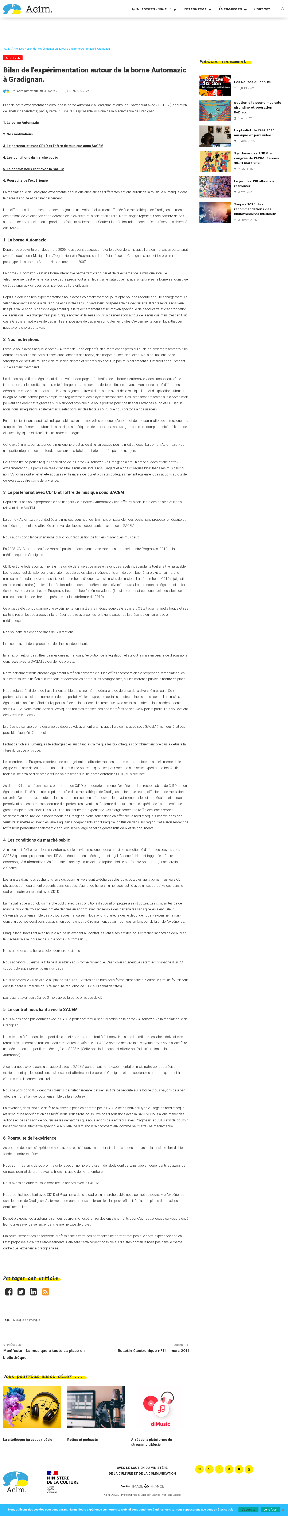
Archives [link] (13, 58)
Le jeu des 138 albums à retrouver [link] (254, 183)
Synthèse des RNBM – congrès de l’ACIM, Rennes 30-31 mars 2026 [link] (256, 158)
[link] (27, 9)
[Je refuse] (283, 1510)
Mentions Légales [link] (171, 1494)
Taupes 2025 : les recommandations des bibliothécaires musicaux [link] (255, 209)
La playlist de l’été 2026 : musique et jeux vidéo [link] (255, 132)
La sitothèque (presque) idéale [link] (27, 1440)
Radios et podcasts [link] (82, 1440)
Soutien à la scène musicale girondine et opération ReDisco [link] (257, 107)
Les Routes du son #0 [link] (252, 82)
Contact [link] (262, 9)
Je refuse (270, 1509)
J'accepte (248, 1509)
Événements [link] (230, 9)
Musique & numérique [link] (26, 1319)
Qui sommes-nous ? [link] (151, 9)
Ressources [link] (195, 9)
